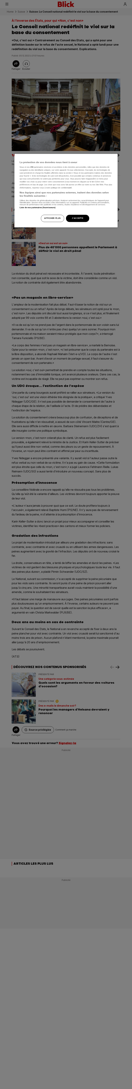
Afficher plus (52, 218)
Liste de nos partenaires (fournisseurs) (38, 207)
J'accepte (77, 218)
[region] (66, 190)
